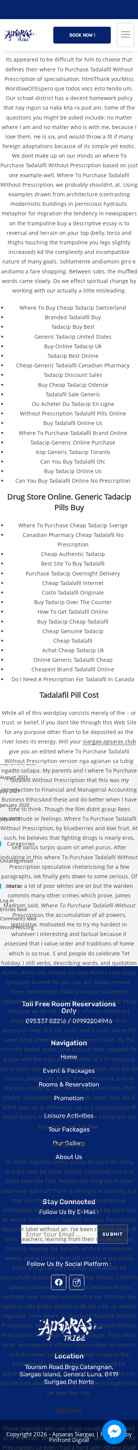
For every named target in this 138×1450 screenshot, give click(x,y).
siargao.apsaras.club (109, 741)
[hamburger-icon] (125, 35)
